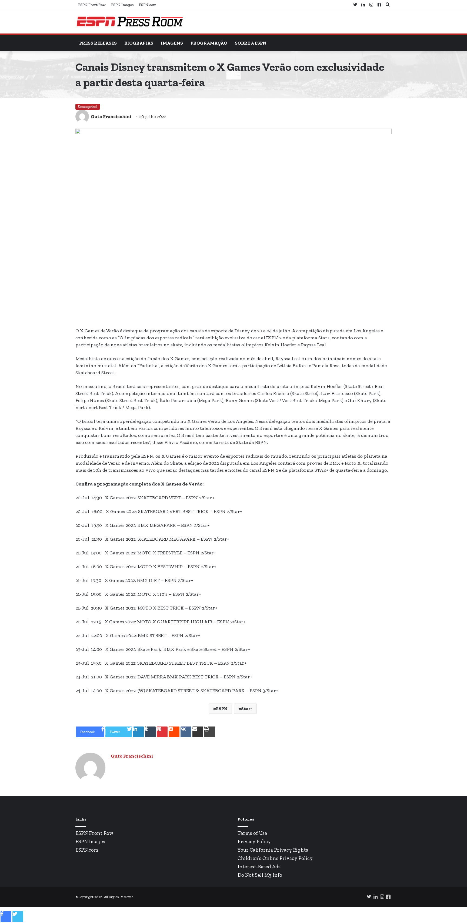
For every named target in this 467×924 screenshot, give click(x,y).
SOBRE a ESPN (250, 43)
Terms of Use (252, 833)
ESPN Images (122, 4)
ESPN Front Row (92, 4)
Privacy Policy (254, 841)
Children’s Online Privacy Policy (275, 858)
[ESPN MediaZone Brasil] (129, 21)
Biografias (138, 43)
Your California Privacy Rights (273, 850)
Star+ (246, 708)
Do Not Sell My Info (260, 875)
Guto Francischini (111, 116)
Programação (209, 43)
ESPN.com (147, 4)
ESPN (222, 708)
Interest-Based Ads (259, 866)
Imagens (172, 43)
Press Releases (98, 43)
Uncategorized (87, 107)
